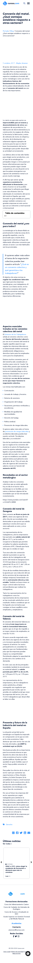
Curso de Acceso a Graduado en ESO (17, 913)
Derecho (9, 824)
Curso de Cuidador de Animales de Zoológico (16, 908)
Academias (16, 923)
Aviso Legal (6, 951)
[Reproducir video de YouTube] (16, 709)
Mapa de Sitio (16, 953)
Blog (12, 31)
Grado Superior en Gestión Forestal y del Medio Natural (16, 918)
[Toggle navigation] (28, 3)
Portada (6, 31)
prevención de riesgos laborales (17, 431)
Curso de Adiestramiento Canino (16, 904)
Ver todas (7, 844)
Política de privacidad (17, 951)
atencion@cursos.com (16, 930)
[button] (27, 953)
